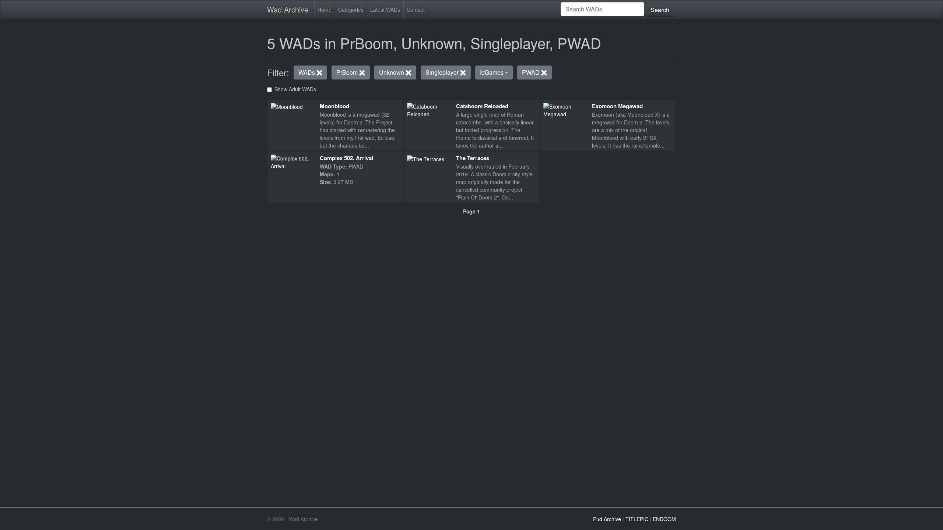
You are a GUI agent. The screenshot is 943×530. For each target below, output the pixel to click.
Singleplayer (442, 72)
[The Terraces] (425, 158)
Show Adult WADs (295, 89)
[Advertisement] (471, 266)
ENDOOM (664, 519)
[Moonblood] (287, 106)
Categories (351, 9)
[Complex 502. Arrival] (292, 161)
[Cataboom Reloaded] (428, 109)
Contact (416, 9)
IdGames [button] (492, 72)
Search (660, 10)
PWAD (531, 72)
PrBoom (347, 72)
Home (325, 9)
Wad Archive (287, 9)
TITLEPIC (636, 519)
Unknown (392, 72)
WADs (307, 72)
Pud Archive (607, 519)
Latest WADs (385, 9)
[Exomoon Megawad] (564, 109)
